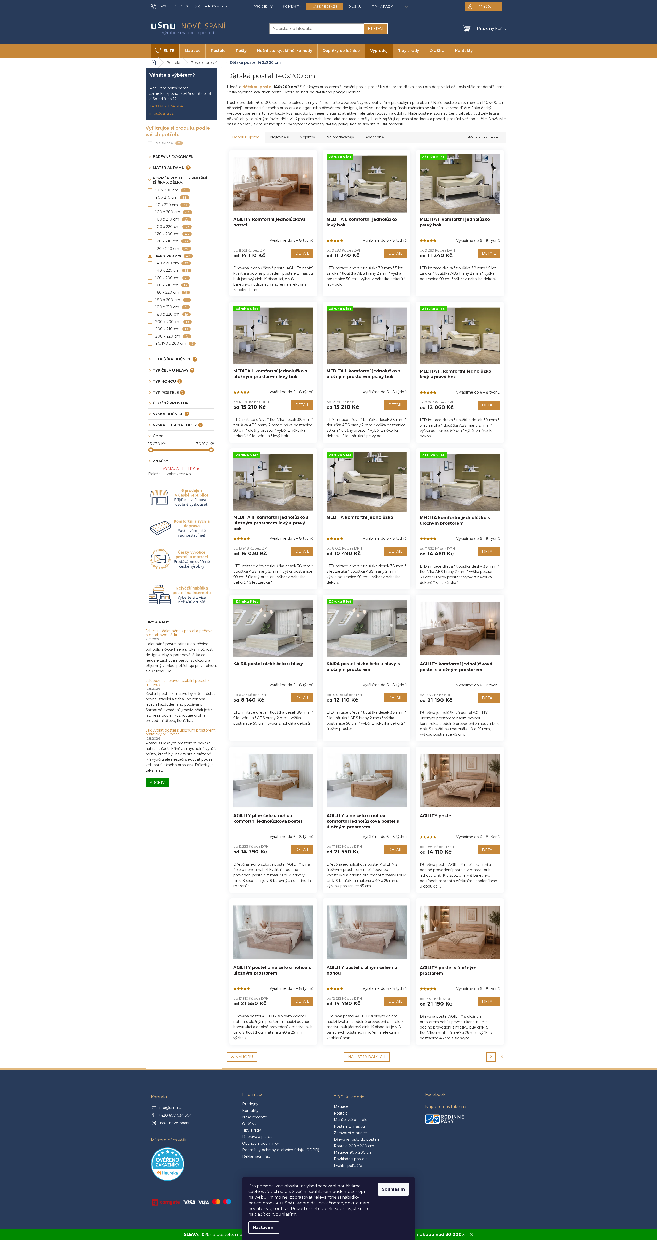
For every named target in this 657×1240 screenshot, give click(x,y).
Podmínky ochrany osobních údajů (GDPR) (280, 1150)
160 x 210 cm (171, 285)
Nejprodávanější (340, 137)
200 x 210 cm (171, 329)
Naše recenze (324, 6)
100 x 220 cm (172, 226)
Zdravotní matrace (350, 1133)
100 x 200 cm (172, 212)
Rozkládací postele (351, 1159)
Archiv (157, 782)
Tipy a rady (382, 6)
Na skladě (167, 143)
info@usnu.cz (161, 113)
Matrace (341, 1106)
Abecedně (374, 137)
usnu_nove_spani (174, 1122)
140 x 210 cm (171, 263)
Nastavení (264, 1227)
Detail (302, 253)
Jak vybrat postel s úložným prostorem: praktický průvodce (181, 732)
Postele (341, 1113)
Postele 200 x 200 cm (354, 1146)
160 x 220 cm (171, 292)
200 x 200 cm (172, 321)
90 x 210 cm (171, 197)
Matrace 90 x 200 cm (353, 1152)
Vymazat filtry (179, 468)
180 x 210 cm (171, 307)
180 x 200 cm (171, 299)
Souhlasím (393, 1189)
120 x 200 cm (172, 234)
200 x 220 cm (172, 336)
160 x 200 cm (171, 278)
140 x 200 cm (173, 256)
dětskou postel (257, 86)
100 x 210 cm (172, 219)
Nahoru (244, 1057)
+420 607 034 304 (166, 106)
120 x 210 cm (171, 241)
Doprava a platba (257, 1136)
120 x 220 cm (172, 248)
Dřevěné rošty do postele (357, 1139)
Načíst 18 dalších (366, 1057)
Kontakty (292, 6)
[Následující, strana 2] (491, 1057)
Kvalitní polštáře (348, 1165)
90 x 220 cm (171, 204)
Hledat (376, 28)
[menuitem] (165, 51)
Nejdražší (308, 137)
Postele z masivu (349, 1126)
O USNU (355, 6)
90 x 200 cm (171, 190)
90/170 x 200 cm (174, 343)
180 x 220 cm (171, 314)
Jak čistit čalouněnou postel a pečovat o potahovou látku (180, 633)
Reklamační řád (256, 1156)
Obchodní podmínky (260, 1143)
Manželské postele (350, 1119)
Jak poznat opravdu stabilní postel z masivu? (177, 683)
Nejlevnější (279, 137)
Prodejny (263, 6)
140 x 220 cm (172, 270)
